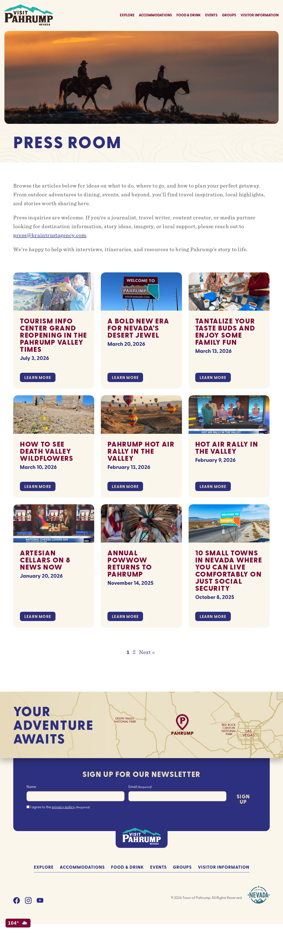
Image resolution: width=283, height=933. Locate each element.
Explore (127, 14)
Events (211, 14)
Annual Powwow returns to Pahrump (129, 563)
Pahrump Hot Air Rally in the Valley (141, 451)
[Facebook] (16, 902)
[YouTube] (40, 902)
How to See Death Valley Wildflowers (46, 451)
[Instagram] (28, 902)
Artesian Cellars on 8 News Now (45, 559)
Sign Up (243, 798)
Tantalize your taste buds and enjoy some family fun (225, 331)
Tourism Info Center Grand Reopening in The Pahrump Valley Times (53, 334)
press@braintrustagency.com (49, 235)
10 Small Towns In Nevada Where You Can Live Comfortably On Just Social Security (228, 570)
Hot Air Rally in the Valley (226, 447)
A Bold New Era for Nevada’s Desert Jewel (138, 327)
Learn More (37, 377)
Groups (229, 14)
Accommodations (155, 14)
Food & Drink (188, 14)
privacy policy (63, 806)
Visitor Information (260, 14)
